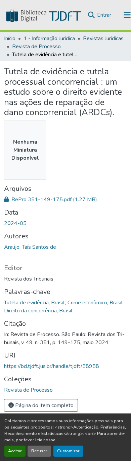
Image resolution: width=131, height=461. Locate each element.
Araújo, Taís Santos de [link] (30, 247)
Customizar (68, 451)
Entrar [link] (104, 15)
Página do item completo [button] (44, 405)
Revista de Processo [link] (36, 46)
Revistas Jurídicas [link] (103, 38)
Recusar (39, 451)
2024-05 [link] (15, 223)
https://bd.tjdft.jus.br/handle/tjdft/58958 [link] (51, 366)
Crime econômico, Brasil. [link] (96, 302)
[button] (43, 15)
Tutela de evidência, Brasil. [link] (34, 302)
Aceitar (15, 451)
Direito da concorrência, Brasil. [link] (38, 310)
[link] (65, 200)
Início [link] (9, 38)
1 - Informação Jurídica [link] (49, 38)
